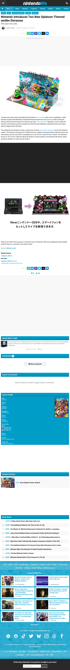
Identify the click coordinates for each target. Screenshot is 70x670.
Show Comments (36, 364)
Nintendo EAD (5, 412)
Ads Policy (19, 568)
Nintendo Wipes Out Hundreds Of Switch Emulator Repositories (28, 549)
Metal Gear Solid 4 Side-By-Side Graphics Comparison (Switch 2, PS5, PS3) (32, 541)
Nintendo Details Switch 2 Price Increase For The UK (25, 557)
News (3, 13)
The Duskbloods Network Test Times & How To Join (24, 525)
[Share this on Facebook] (35, 33)
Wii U (8, 13)
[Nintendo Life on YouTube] (15, 636)
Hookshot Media (13, 644)
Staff (16, 565)
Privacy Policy (51, 565)
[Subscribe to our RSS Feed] (8, 636)
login (37, 383)
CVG (47, 655)
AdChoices (53, 644)
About (10, 565)
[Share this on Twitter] (39, 33)
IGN (65, 651)
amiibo (28, 13)
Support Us (34, 565)
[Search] (67, 3)
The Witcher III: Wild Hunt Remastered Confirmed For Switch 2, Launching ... (33, 529)
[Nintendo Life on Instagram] (46, 636)
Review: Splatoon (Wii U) (8, 439)
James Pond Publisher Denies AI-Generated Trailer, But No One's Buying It (32, 533)
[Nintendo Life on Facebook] (61, 636)
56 (12, 486)
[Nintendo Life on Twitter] (31, 636)
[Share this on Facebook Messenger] (47, 33)
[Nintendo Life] (35, 3)
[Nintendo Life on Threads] (54, 636)
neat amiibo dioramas (47, 130)
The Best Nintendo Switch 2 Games (19, 553)
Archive (27, 568)
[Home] (2, 8)
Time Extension (33, 651)
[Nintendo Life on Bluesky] (38, 636)
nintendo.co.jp (10, 248)
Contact (42, 565)
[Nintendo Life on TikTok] (23, 636)
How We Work (24, 565)
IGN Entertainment (30, 644)
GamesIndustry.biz (37, 655)
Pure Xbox (22, 651)
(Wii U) (6, 256)
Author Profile (32, 349)
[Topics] (3, 3)
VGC (27, 655)
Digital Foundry (45, 651)
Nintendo (4, 408)
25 (39, 273)
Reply (41, 349)
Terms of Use (62, 565)
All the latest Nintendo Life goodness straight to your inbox (35, 662)
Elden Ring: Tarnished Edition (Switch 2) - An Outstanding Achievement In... (33, 537)
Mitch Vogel (11, 28)
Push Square (13, 651)
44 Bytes (44, 644)
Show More (35, 625)
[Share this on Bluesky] (32, 33)
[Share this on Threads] (43, 33)
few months (41, 117)
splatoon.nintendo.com (8, 443)
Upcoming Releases (18, 13)
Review (9, 261)
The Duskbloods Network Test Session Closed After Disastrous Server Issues (33, 545)
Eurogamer (20, 655)
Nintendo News (57, 651)
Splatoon (35, 13)
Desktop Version (49, 568)
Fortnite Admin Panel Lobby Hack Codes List (22, 521)
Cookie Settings (37, 568)
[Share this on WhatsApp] (28, 33)
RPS (51, 655)
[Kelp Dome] (35, 91)
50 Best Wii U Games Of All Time (11, 263)
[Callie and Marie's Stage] (35, 212)
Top (5, 565)
